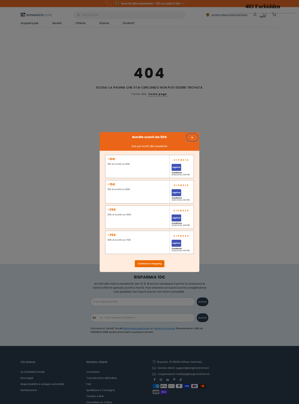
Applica (176, 167)
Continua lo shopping (150, 263)
